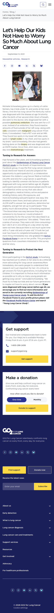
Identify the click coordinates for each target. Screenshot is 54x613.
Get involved (8, 556)
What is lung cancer (12, 520)
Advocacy (7, 563)
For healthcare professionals (16, 570)
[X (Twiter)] (28, 452)
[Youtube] (16, 452)
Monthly (37, 399)
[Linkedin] (22, 452)
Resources (7, 549)
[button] (49, 4)
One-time (16, 399)
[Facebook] (5, 452)
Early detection (10, 513)
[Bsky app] (33, 452)
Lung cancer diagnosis (13, 527)
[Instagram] (10, 452)
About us (7, 505)
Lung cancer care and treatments (18, 535)
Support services (10, 542)
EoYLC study (32, 257)
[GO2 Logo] (10, 4)
